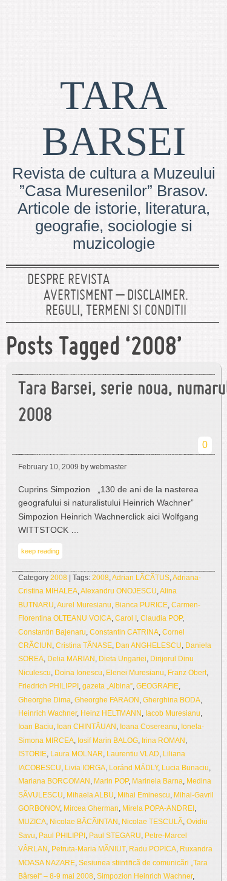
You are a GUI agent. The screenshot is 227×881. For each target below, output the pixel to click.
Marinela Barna (157, 781)
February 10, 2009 (48, 467)
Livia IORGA (85, 768)
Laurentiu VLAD (133, 754)
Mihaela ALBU (90, 795)
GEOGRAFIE (157, 686)
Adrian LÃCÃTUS (140, 577)
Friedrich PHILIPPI (48, 686)
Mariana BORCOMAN (54, 781)
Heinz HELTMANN (111, 713)
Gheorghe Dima (44, 700)
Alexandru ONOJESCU (119, 591)
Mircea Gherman (91, 808)
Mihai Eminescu (143, 795)
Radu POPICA (152, 849)
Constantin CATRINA (124, 632)
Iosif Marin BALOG (107, 740)
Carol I (126, 618)
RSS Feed (204, 27)
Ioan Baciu (35, 726)
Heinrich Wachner (47, 713)
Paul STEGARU (115, 835)
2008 (58, 577)
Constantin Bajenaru (52, 632)
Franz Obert (187, 672)
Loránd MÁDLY (133, 768)
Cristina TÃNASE (84, 645)
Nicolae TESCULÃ (152, 821)
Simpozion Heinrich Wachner (144, 876)
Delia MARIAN (71, 659)
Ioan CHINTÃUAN (86, 726)
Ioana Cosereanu (148, 726)
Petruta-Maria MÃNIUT (88, 849)
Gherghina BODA (171, 700)
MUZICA (32, 821)
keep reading (40, 551)
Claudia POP (161, 618)
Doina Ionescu (78, 672)
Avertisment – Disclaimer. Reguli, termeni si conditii (116, 303)
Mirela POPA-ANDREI (158, 808)
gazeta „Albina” (107, 686)
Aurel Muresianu (84, 605)
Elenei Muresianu (135, 672)
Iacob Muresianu (172, 713)
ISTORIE (32, 754)
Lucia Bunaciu (185, 768)
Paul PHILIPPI (62, 835)
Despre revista (68, 280)
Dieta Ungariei (122, 659)
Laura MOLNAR (76, 754)
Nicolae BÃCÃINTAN (84, 821)
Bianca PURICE (141, 605)
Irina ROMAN (163, 740)
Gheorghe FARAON (106, 700)
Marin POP (111, 781)
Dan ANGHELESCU (149, 645)
